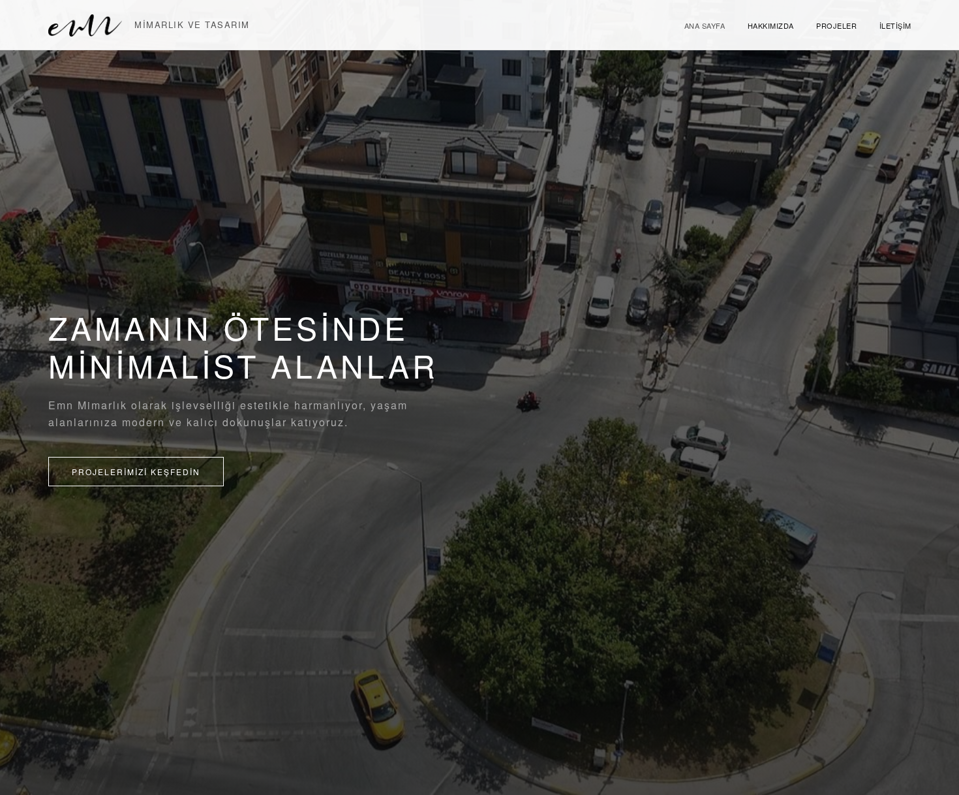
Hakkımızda (771, 25)
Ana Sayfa (704, 25)
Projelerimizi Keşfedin (136, 471)
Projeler (836, 25)
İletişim (895, 25)
